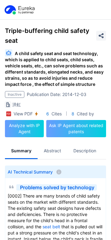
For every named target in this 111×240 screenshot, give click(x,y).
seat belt (51, 226)
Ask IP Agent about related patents (76, 128)
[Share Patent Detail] (101, 36)
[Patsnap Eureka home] (19, 9)
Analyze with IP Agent (24, 128)
